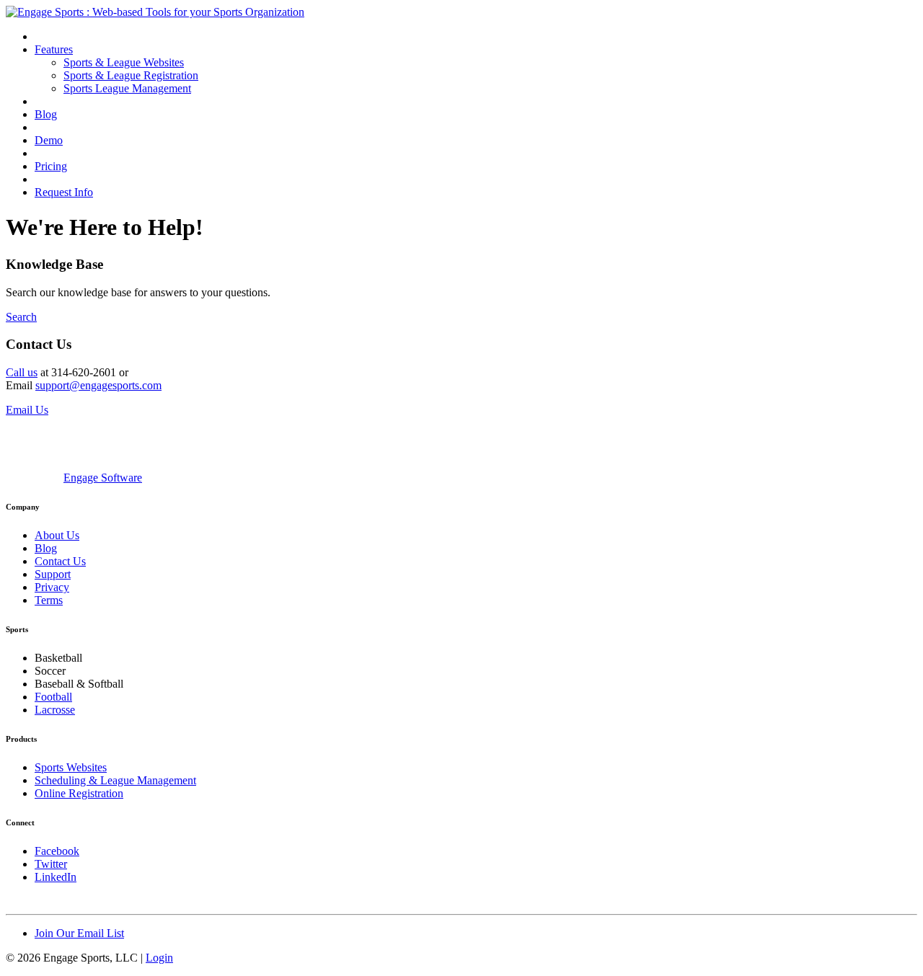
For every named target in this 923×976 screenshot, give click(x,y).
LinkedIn (55, 877)
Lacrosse (55, 710)
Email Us (27, 410)
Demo (49, 140)
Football (53, 697)
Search (21, 317)
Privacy (52, 587)
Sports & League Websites (123, 62)
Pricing (51, 166)
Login (159, 957)
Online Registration (79, 793)
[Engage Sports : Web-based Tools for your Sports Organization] (155, 12)
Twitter (51, 864)
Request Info (64, 192)
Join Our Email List (79, 933)
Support (53, 574)
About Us (57, 535)
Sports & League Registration (130, 75)
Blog (46, 114)
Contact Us (60, 561)
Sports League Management (127, 88)
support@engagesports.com (98, 385)
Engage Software (102, 477)
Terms (49, 600)
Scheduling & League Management (115, 780)
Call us (21, 372)
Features (54, 49)
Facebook (57, 851)
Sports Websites (71, 767)
